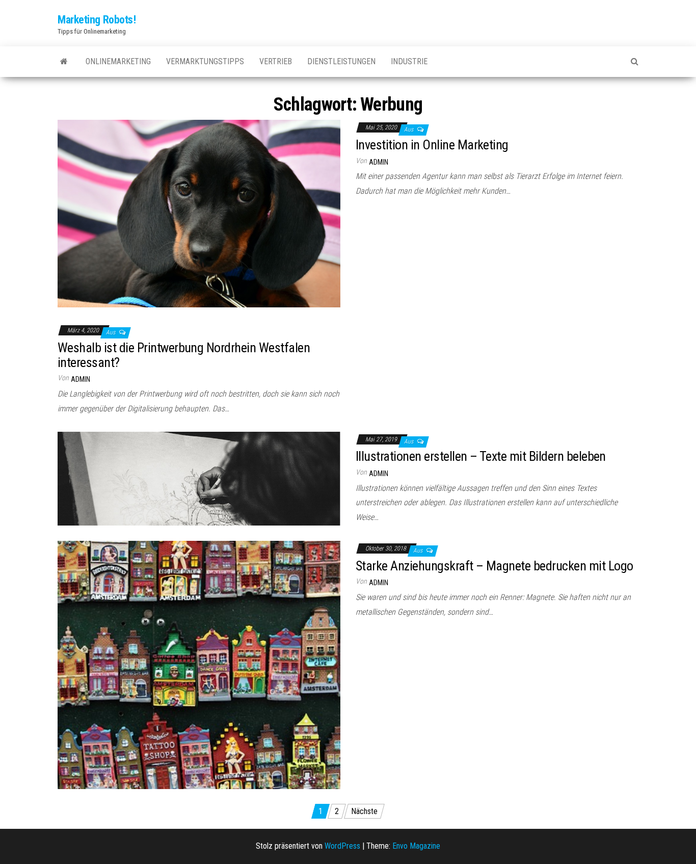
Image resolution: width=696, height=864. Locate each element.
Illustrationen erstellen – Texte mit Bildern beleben (481, 456)
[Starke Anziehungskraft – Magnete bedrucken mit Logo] (199, 664)
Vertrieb (275, 61)
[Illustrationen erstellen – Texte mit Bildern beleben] (199, 478)
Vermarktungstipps (205, 61)
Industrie (409, 61)
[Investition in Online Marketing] (199, 213)
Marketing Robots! (97, 19)
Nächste (364, 811)
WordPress (342, 846)
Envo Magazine (416, 846)
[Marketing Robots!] (64, 61)
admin (378, 162)
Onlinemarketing (118, 61)
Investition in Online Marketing (432, 144)
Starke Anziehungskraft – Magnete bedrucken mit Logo (494, 565)
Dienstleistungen (341, 61)
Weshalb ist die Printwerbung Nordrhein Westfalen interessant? (184, 355)
